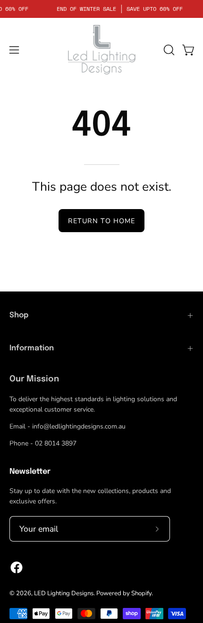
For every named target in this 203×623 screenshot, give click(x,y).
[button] (168, 50)
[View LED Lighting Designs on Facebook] (16, 567)
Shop (18, 315)
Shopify (141, 593)
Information (31, 348)
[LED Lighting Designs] (101, 49)
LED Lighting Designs (63, 593)
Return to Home (101, 221)
